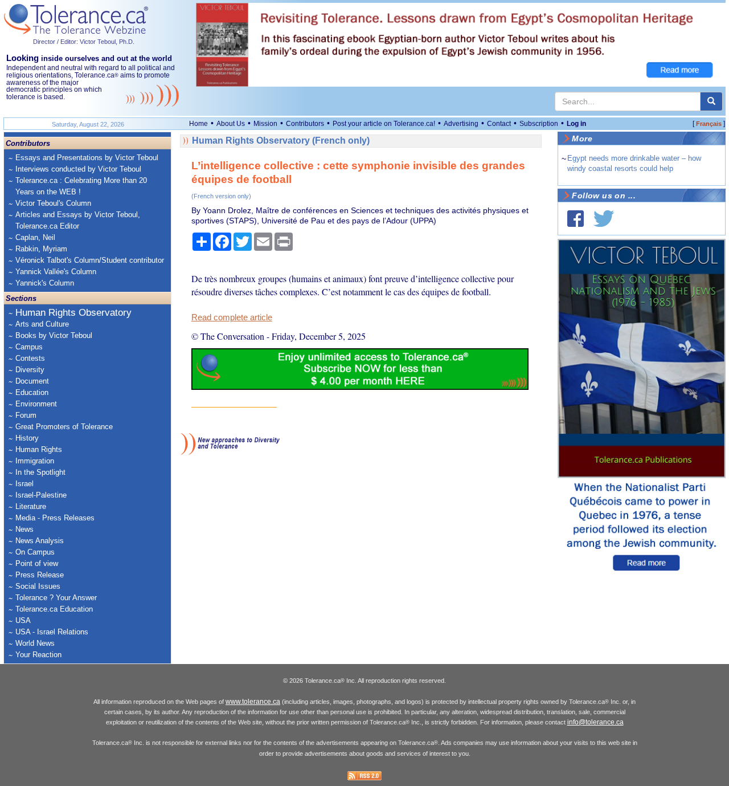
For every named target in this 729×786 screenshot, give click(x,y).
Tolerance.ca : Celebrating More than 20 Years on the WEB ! (81, 186)
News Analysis (39, 540)
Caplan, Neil (35, 237)
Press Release (39, 575)
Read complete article (231, 317)
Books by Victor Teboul (53, 335)
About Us (230, 124)
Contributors (305, 124)
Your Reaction (38, 654)
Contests (30, 358)
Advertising (461, 124)
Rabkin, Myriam (41, 249)
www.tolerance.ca (253, 702)
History (27, 438)
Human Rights (38, 449)
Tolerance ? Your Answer (56, 597)
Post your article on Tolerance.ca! (384, 124)
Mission (265, 124)
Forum (25, 415)
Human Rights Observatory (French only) (281, 140)
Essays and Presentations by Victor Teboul (86, 157)
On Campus (35, 552)
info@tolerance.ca (595, 722)
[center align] (711, 101)
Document (32, 381)
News (24, 529)
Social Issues (37, 586)
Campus (29, 347)
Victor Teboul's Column (53, 203)
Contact (499, 124)
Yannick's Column (44, 283)
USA (23, 620)
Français (709, 123)
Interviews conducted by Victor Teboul (78, 169)
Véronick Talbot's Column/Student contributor (89, 260)
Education (31, 392)
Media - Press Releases (55, 518)
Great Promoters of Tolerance (64, 426)
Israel (24, 483)
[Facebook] (575, 218)
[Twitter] (603, 218)
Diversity (29, 369)
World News (35, 643)
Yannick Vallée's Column (55, 271)
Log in (576, 124)
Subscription (538, 124)
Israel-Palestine (41, 495)
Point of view (36, 563)
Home (198, 124)
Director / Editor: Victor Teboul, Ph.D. (83, 41)
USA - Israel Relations (51, 632)
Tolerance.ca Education (54, 609)
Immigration (34, 461)
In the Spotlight (40, 472)
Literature (30, 506)
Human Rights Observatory (73, 312)
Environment (36, 404)
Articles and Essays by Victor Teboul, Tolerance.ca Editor (77, 220)
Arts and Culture (42, 324)
